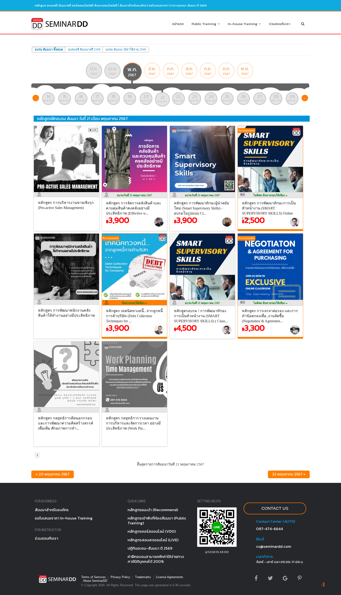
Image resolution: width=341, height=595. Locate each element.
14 (48, 98)
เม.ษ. (112, 70)
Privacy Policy (120, 577)
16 (81, 98)
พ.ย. (245, 70)
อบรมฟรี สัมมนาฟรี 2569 (84, 49)
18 (113, 98)
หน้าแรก (178, 23)
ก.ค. (170, 70)
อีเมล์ (260, 539)
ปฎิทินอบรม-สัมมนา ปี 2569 (150, 548)
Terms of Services (93, 577)
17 (97, 98)
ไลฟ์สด (269, 195)
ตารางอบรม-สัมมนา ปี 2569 (188, 5)
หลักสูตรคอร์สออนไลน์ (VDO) (152, 531)
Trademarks (143, 577)
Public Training (205, 23)
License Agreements (169, 577)
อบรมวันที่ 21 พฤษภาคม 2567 (134, 195)
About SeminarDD (95, 580)
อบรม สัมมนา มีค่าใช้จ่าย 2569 (126, 49)
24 (211, 98)
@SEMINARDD (217, 552)
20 (146, 98)
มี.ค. (94, 70)
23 (194, 98)
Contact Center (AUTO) (275, 521)
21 (162, 99)
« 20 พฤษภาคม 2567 (52, 474)
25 (227, 98)
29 (292, 98)
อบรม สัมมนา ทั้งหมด (49, 49)
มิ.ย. (152, 70)
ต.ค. (226, 70)
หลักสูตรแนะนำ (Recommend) (153, 510)
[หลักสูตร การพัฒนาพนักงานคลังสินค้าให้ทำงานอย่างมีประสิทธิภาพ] (68, 301)
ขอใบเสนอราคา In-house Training (64, 518)
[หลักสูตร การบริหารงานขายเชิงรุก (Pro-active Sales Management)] (68, 193)
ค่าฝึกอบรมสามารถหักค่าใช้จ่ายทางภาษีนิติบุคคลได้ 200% (156, 559)
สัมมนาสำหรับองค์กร (132, 5)
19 (130, 98)
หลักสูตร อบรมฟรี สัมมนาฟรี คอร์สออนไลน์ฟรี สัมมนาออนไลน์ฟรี (76, 5)
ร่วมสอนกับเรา (279, 23)
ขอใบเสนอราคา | (159, 5)
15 (64, 98)
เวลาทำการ (264, 556)
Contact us (274, 508)
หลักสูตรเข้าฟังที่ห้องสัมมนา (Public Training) (157, 520)
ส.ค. (189, 70)
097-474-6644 (269, 529)
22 (178, 98)
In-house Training (243, 23)
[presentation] (35, 98)
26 (243, 98)
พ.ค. (132, 71)
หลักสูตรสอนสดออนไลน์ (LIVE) (153, 540)
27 (259, 98)
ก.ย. (208, 70)
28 (276, 98)
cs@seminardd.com (273, 546)
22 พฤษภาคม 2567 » (289, 474)
